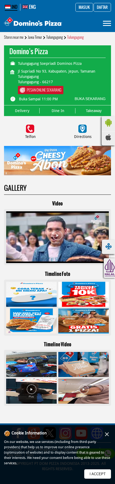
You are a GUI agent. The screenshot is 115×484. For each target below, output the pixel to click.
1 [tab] (54, 168)
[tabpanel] (57, 161)
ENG (32, 7)
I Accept (98, 474)
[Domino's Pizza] (33, 22)
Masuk (84, 7)
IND (14, 7)
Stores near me (14, 37)
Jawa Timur (35, 37)
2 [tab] (60, 168)
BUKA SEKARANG (90, 99)
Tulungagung (54, 37)
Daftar (102, 7)
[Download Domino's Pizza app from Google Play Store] (108, 128)
